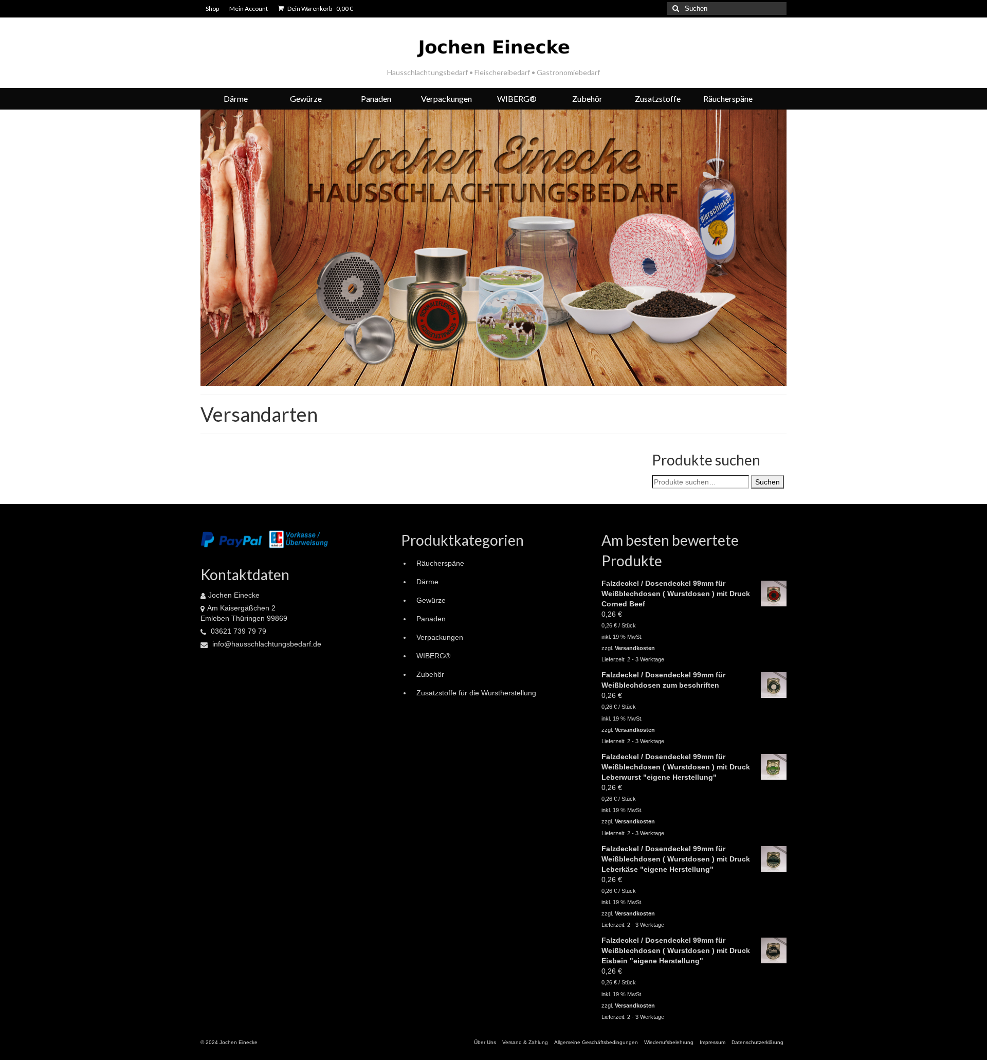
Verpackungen (439, 637)
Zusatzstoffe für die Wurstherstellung (476, 693)
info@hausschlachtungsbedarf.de (265, 644)
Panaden (431, 619)
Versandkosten (635, 648)
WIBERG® (433, 656)
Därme (427, 582)
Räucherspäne (440, 563)
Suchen (767, 482)
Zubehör (430, 674)
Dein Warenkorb (319, 8)
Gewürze (431, 600)
